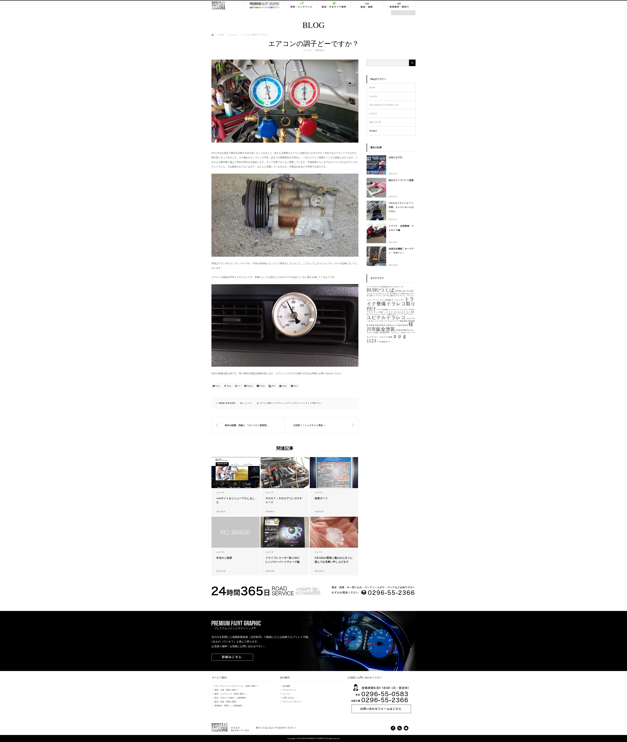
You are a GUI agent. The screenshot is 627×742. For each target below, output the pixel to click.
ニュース (307, 50)
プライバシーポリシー (292, 702)
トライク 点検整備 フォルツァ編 (401, 228)
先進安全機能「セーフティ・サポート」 (401, 251)
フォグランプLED (407, 310)
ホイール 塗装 (408, 312)
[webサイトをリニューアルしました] (235, 472)
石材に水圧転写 (380, 333)
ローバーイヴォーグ (379, 321)
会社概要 (286, 686)
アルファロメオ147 (374, 294)
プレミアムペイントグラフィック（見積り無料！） (236, 686)
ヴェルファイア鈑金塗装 (397, 321)
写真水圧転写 (380, 325)
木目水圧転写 (402, 325)
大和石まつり (391, 325)
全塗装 (371, 325)
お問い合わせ (288, 698)
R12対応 (410, 291)
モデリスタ (408, 314)
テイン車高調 (385, 300)
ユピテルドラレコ (386, 317)
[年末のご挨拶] (235, 532)
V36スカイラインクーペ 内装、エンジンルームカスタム (402, 207)
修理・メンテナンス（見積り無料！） (231, 694)
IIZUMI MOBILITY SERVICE (313, 738)
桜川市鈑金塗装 (390, 327)
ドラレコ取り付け (391, 306)
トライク (373, 113)
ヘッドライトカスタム (392, 312)
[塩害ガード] (334, 472)
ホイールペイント (374, 314)
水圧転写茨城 (400, 330)
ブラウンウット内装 (375, 312)
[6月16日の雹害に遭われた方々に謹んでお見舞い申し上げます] (334, 532)
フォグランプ (393, 310)
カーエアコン (278, 403)
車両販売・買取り (399, 5)
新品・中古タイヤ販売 (334, 5)
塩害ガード (321, 498)
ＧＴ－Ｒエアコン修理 (383, 337)
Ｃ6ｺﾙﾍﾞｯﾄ (404, 333)
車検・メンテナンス (301, 5)
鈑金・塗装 (366, 5)
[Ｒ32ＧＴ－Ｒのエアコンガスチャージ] (285, 472)
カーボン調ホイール (391, 296)
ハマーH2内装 (382, 310)
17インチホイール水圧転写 (377, 287)
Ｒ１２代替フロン (313, 403)
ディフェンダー (397, 300)
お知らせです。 (397, 157)
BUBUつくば (380, 290)
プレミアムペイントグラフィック (264, 5)
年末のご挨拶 (224, 557)
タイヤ (372, 87)
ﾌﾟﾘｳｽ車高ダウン (384, 342)
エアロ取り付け (403, 294)
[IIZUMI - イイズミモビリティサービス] (222, 5)
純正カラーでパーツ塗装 (401, 180)
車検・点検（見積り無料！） (227, 690)
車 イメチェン (393, 333)
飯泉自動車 (230, 403)
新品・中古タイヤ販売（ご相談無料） (231, 698)
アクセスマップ (289, 690)
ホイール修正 (386, 314)
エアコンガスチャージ (295, 403)
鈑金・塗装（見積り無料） (226, 702)
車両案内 (373, 131)
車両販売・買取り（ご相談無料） (229, 705)
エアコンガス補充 (390, 294)
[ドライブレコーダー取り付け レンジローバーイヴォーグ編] (285, 532)
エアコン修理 (265, 403)
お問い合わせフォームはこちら (381, 698)
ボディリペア (375, 122)
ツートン (376, 300)
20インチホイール (396, 287)
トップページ (403, 13)
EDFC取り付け (401, 291)
